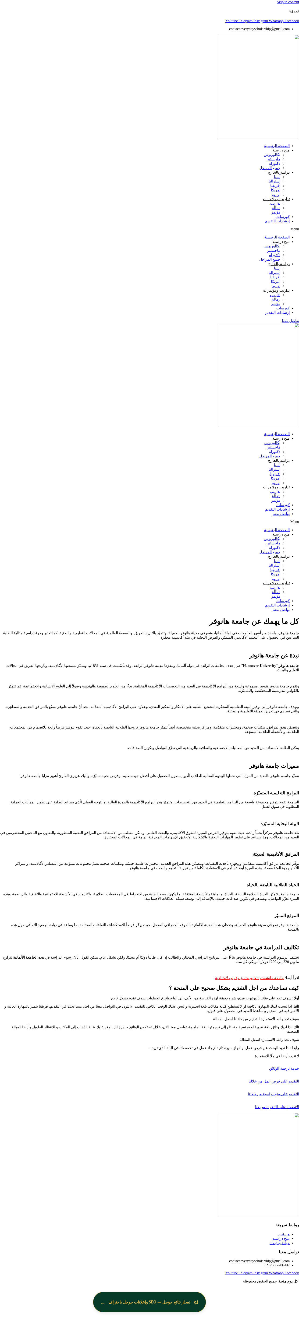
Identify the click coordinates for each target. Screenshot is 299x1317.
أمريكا (275, 190)
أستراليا (274, 181)
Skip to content (288, 2)
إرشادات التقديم (277, 221)
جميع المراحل (269, 168)
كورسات (283, 217)
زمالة (276, 208)
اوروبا (276, 194)
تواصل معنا (281, 514)
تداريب (275, 203)
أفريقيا (275, 186)
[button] (149, 229)
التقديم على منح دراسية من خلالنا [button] (273, 1094)
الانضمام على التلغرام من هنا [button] (277, 1107)
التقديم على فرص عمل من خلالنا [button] (274, 1081)
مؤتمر (275, 212)
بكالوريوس (272, 155)
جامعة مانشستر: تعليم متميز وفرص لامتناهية (249, 978)
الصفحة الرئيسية (277, 146)
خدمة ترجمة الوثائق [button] (284, 1068)
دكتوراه (274, 163)
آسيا (277, 177)
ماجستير (273, 159)
